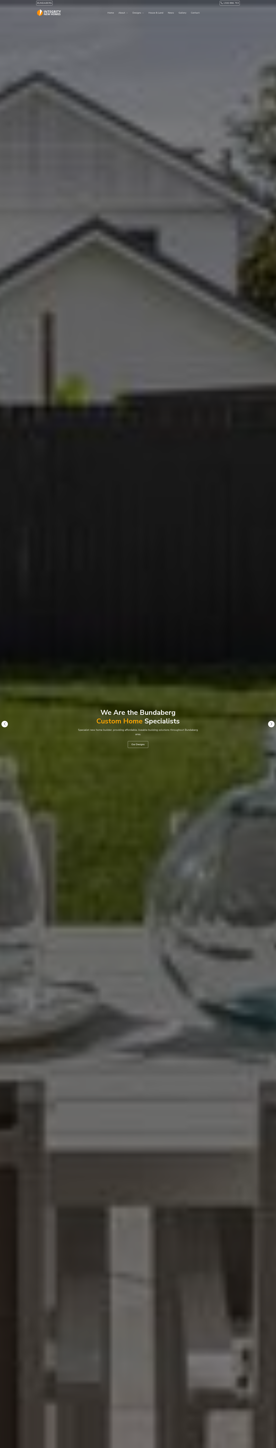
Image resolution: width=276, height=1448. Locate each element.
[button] (271, 724)
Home (111, 12)
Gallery (182, 12)
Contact (195, 12)
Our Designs (138, 744)
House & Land (155, 12)
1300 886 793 (231, 3)
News (171, 12)
